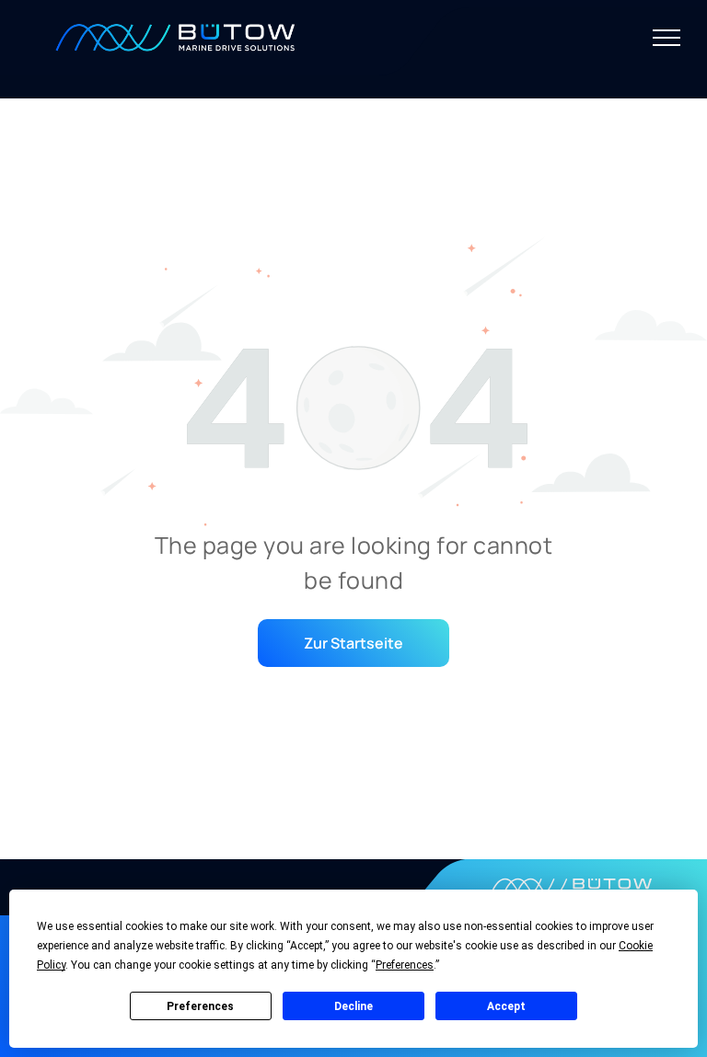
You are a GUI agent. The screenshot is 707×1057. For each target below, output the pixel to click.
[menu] (666, 38)
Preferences (200, 1006)
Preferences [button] (405, 965)
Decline (353, 1006)
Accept (506, 1006)
